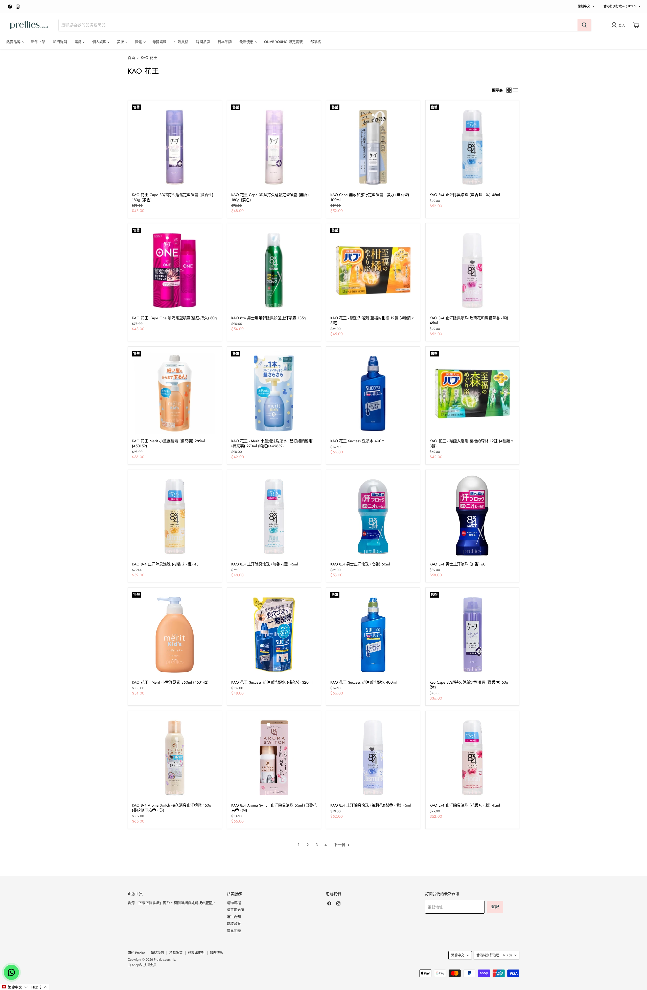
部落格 (315, 41)
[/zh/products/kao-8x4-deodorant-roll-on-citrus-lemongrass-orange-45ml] (174, 516)
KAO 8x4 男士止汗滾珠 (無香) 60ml (459, 564)
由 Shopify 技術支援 (142, 964)
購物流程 (234, 902)
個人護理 (99, 41)
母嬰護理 (159, 41)
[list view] (516, 90)
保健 (139, 41)
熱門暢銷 (60, 41)
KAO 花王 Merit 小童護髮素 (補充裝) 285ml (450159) (168, 443)
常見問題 (234, 930)
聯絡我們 (157, 952)
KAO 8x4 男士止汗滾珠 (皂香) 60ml (360, 564)
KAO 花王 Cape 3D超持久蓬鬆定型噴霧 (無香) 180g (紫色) (270, 197)
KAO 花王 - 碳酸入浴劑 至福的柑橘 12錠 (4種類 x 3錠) (371, 320)
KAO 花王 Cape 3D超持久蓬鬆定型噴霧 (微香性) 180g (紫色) (172, 197)
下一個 (340, 845)
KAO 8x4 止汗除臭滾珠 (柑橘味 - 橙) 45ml (167, 564)
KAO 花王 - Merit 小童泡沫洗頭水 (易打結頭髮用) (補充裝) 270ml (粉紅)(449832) (272, 443)
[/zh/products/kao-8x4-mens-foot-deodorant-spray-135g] (274, 270)
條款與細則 (196, 952)
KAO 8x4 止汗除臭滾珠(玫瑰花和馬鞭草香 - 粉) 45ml (469, 320)
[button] (15, 987)
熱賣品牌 (13, 41)
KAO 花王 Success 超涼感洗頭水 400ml (363, 682)
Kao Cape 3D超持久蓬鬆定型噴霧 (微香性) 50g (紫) (469, 685)
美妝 (121, 41)
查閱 (209, 902)
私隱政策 (175, 952)
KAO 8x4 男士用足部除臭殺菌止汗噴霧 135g (268, 318)
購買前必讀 (235, 909)
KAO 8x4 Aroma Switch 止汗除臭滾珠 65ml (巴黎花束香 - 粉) (274, 808)
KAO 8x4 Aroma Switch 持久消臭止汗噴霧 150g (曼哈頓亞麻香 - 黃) (171, 808)
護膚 (79, 41)
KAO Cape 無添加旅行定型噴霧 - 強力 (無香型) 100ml (369, 197)
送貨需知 (234, 916)
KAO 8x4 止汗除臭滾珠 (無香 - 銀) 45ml (264, 564)
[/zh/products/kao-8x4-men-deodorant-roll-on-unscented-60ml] (472, 516)
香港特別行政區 (620, 6)
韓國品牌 (203, 41)
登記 (495, 907)
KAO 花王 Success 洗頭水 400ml (357, 441)
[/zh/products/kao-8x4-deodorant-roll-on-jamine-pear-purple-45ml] (373, 758)
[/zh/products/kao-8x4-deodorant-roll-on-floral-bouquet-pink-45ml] (472, 758)
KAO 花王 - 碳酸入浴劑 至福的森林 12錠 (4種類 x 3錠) (471, 443)
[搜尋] (584, 25)
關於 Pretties (136, 952)
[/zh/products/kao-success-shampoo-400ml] (373, 393)
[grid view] (509, 90)
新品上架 (38, 41)
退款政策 (234, 923)
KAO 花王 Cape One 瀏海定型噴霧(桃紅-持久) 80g (174, 318)
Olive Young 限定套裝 (283, 41)
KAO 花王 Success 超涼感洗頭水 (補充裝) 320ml (271, 682)
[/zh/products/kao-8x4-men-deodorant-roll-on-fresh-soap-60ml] (373, 516)
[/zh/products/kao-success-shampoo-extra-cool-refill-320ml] (274, 635)
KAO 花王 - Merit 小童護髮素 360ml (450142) (170, 682)
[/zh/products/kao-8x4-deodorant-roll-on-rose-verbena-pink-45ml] (472, 270)
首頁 (131, 58)
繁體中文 (584, 6)
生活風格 (181, 41)
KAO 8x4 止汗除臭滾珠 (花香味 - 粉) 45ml (465, 805)
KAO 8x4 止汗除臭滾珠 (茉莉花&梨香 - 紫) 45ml (370, 805)
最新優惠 (247, 41)
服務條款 (216, 952)
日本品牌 (225, 41)
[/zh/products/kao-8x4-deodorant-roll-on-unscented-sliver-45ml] (274, 516)
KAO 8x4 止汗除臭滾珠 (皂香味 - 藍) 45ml (465, 195)
